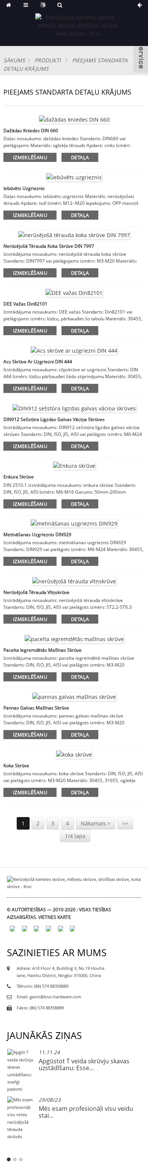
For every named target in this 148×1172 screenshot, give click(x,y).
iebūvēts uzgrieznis (24, 188)
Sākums (14, 60)
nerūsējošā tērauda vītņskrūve (36, 592)
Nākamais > (95, 823)
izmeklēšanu (30, 157)
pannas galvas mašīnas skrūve (36, 708)
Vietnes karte (54, 917)
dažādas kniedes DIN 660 (30, 130)
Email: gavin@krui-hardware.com (49, 996)
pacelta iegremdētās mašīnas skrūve (42, 650)
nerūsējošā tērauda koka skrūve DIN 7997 (48, 246)
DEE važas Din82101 (25, 304)
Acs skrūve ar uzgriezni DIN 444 (37, 361)
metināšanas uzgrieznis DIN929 (37, 534)
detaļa (80, 157)
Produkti (48, 60)
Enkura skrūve (18, 477)
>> (125, 823)
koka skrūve (16, 765)
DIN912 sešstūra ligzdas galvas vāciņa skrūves (54, 419)
